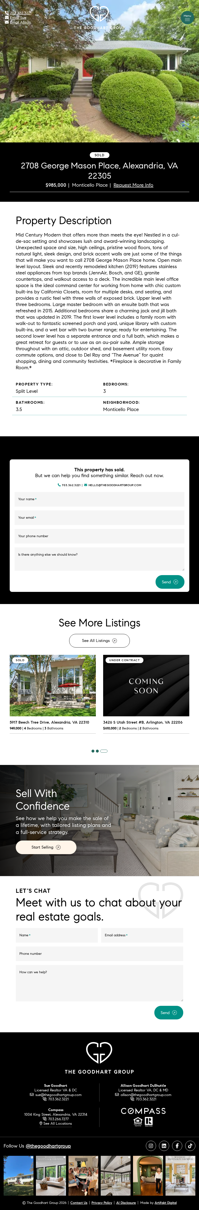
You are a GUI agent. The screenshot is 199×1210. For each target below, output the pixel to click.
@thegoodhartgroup (48, 1146)
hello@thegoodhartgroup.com (115, 485)
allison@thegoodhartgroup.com (146, 1095)
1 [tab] (92, 751)
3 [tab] (104, 751)
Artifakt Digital (166, 1203)
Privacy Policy (101, 1203)
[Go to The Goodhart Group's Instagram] (151, 1146)
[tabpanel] (53, 697)
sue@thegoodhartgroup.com (58, 1095)
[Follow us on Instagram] (18, 1175)
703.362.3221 (71, 485)
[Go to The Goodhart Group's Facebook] (177, 1146)
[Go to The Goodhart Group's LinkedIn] (164, 1146)
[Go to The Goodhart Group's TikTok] (190, 1146)
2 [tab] (97, 751)
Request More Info (133, 185)
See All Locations (57, 1123)
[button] (187, 17)
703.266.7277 (58, 1119)
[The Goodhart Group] (99, 17)
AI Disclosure (126, 1203)
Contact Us (78, 1203)
